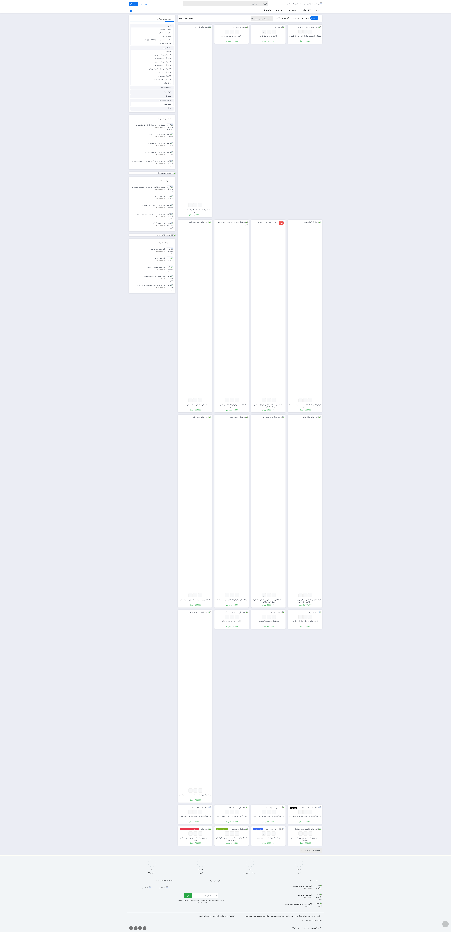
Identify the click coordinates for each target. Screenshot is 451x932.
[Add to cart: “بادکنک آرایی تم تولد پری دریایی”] (237, 32)
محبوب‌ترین (305, 18)
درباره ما (279, 10)
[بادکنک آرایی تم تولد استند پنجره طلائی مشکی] (311, 807)
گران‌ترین (277, 18)
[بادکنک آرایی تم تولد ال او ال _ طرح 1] (315, 612)
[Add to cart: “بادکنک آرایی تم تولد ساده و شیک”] (274, 833)
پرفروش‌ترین (295, 18)
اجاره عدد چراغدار (165, 33)
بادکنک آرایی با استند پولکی (162, 58)
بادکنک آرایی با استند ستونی (162, 65)
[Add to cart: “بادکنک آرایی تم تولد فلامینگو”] (237, 617)
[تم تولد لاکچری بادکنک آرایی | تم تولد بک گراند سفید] (305, 309)
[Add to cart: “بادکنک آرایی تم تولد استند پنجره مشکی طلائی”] (200, 812)
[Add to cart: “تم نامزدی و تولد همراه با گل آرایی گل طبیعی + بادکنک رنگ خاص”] (310, 595)
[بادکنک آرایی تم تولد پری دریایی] (240, 27)
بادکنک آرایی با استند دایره (162, 62)
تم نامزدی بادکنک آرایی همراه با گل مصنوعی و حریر (148, 161)
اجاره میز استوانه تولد (158, 249)
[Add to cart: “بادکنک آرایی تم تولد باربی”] (274, 32)
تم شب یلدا (167, 92)
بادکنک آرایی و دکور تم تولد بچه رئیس (153, 205)
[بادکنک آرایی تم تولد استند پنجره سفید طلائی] (195, 504)
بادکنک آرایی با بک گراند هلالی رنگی (160, 69)
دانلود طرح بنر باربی (305, 895)
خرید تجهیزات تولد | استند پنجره (154, 276)
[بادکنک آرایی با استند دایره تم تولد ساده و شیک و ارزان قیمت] (268, 309)
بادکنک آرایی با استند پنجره (162, 55)
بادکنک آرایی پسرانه (164, 72)
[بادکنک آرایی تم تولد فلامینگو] (236, 612)
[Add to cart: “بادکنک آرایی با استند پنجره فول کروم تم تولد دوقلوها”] (310, 833)
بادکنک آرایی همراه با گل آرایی (161, 79)
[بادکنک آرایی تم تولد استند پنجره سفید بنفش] (232, 504)
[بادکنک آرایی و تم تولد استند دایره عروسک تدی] (232, 309)
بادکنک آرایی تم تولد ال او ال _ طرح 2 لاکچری (150, 125)
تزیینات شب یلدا (166, 87)
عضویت (187, 895)
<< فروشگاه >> (305, 10)
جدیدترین (314, 18)
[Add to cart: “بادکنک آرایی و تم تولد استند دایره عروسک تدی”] (237, 400)
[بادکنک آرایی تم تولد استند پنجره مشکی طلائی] (201, 807)
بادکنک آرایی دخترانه (164, 76)
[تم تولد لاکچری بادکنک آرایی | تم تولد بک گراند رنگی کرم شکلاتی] (268, 504)
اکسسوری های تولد (165, 43)
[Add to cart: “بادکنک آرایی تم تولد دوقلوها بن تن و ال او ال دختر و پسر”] (237, 833)
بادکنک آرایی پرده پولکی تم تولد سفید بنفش (151, 214)
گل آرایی (168, 108)
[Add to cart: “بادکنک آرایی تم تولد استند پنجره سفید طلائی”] (200, 595)
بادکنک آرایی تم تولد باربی (156, 143)
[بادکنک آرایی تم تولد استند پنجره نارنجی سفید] (274, 807)
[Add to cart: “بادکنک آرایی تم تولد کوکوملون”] (274, 617)
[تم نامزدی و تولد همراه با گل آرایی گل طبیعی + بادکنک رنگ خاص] (305, 504)
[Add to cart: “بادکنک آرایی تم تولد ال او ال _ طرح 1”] (310, 617)
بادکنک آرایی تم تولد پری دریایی (155, 152)
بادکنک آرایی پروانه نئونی (157, 134)
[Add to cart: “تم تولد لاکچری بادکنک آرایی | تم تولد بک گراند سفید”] (310, 400)
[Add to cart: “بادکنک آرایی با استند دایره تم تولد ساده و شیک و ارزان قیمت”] (274, 400)
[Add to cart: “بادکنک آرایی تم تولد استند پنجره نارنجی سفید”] (274, 812)
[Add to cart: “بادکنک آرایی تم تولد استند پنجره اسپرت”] (200, 400)
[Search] (185, 3)
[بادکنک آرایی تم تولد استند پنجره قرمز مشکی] (195, 699)
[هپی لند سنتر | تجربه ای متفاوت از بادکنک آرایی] (304, 3)
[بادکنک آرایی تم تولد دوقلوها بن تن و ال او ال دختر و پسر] (240, 829)
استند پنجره (167, 104)
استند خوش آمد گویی (158, 223)
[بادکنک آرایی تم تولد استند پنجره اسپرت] (195, 309)
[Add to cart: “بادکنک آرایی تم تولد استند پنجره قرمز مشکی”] (200, 790)
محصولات (292, 10)
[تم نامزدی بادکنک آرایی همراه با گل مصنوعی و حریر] (195, 114)
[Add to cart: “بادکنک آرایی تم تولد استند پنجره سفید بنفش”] (237, 595)
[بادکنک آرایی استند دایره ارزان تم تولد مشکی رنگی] (205, 829)
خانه (317, 10)
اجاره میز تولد (166, 36)
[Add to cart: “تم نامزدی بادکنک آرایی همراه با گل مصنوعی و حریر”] (200, 205)
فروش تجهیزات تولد (164, 100)
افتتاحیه (168, 51)
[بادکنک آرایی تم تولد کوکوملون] (277, 612)
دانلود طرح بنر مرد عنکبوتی (302, 886)
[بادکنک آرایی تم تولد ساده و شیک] (274, 829)
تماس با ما (267, 10)
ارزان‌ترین (285, 18)
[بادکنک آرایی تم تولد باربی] (279, 27)
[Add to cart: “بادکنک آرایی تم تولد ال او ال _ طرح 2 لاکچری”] (310, 32)
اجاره (169, 26)
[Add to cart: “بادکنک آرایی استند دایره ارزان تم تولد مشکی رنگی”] (200, 833)
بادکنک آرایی (167, 48)
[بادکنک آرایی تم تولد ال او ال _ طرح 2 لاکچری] (308, 27)
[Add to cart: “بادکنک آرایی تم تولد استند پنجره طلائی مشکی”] (310, 812)
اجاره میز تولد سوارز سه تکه (156, 267)
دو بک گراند (167, 83)
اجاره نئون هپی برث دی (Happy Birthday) (157, 40)
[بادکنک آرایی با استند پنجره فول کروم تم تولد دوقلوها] (308, 829)
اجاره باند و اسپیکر (165, 29)
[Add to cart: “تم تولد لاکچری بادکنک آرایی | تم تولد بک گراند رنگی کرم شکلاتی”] (274, 595)
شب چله (168, 96)
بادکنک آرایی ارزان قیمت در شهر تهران (298, 904)
